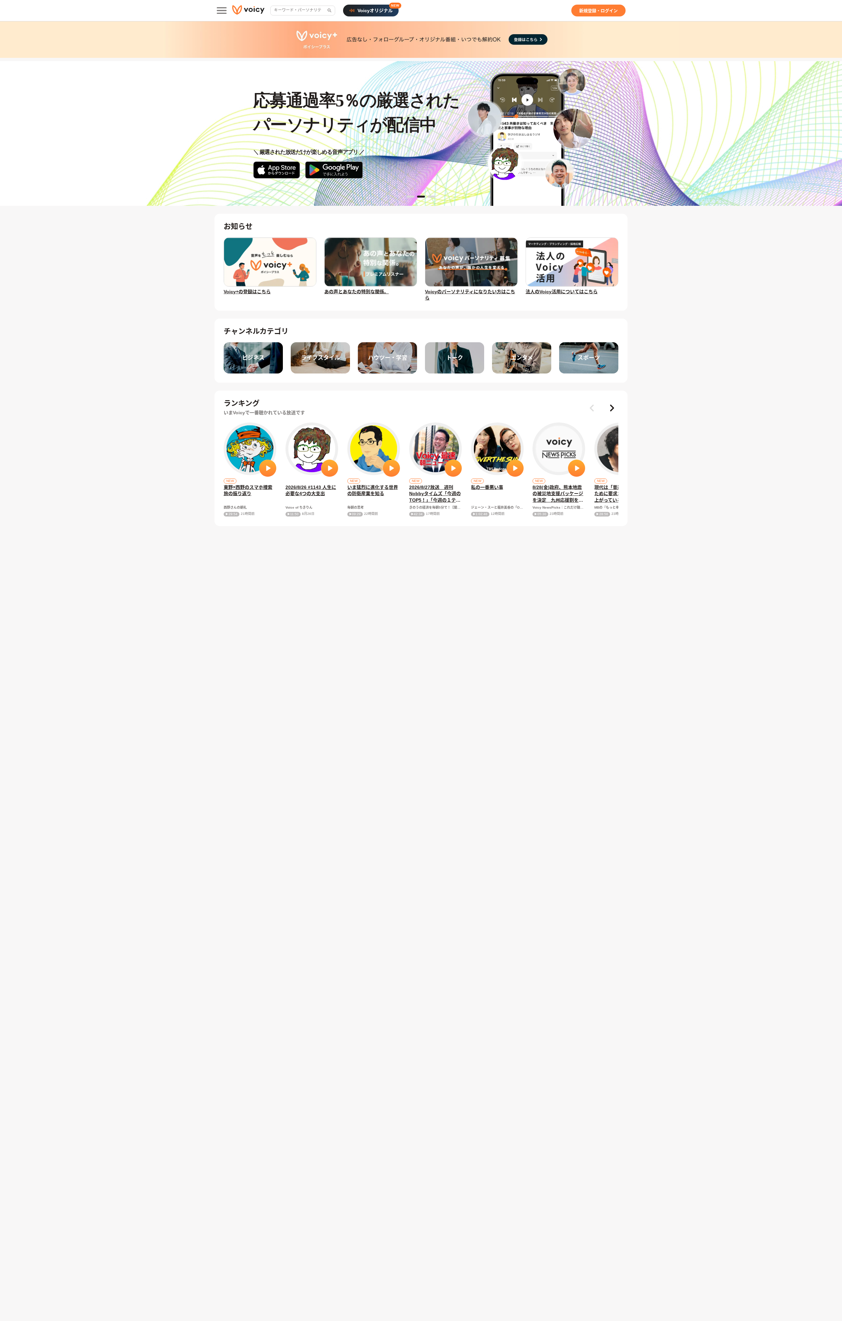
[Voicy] (248, 10)
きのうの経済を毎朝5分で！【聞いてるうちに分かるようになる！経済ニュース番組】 (435, 507)
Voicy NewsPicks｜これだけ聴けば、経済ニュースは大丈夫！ (558, 507)
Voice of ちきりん (298, 507)
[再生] (267, 468)
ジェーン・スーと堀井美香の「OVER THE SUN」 (497, 507)
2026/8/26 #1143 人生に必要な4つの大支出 (310, 490)
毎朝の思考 (355, 507)
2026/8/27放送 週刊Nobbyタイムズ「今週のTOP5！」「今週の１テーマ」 (435, 494)
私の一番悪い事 (487, 487)
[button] (612, 408)
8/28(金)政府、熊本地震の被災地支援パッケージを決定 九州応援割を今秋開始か (557, 494)
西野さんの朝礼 (235, 507)
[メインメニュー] (221, 10)
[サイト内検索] (329, 10)
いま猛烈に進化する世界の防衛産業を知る (372, 490)
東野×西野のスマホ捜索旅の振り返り (248, 490)
